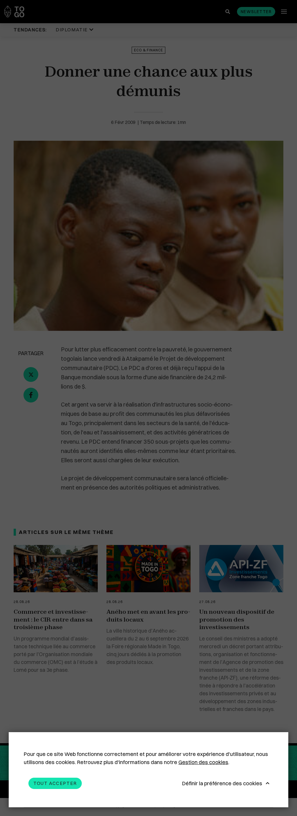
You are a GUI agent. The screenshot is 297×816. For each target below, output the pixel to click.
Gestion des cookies (203, 762)
